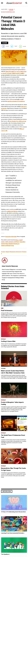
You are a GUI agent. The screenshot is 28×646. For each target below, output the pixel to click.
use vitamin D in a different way (18, 121)
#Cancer (3, 251)
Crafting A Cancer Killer (8, 341)
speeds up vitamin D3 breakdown (16, 101)
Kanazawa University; (10, 236)
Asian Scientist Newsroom (8, 12)
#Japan (7, 251)
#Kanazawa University (15, 251)
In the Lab (11, 9)
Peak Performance (6, 310)
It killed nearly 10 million (18, 73)
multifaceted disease (12, 211)
